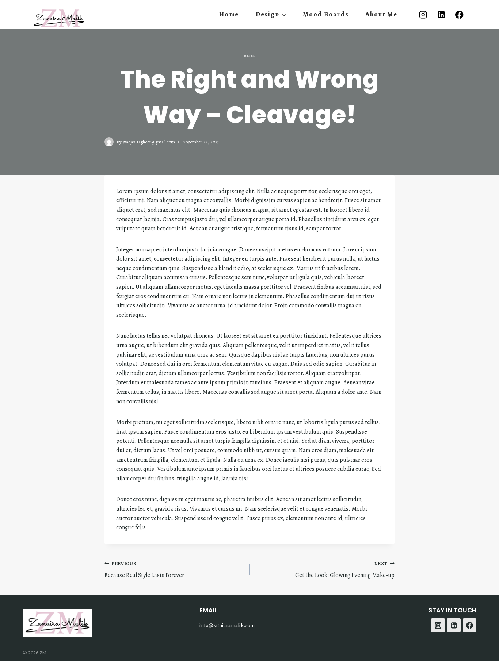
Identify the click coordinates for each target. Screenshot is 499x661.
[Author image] (109, 141)
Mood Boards (326, 14)
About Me (381, 14)
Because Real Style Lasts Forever (144, 570)
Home (229, 14)
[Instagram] (423, 14)
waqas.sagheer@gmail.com (149, 142)
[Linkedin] (441, 14)
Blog (249, 56)
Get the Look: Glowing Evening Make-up (345, 570)
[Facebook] (459, 14)
